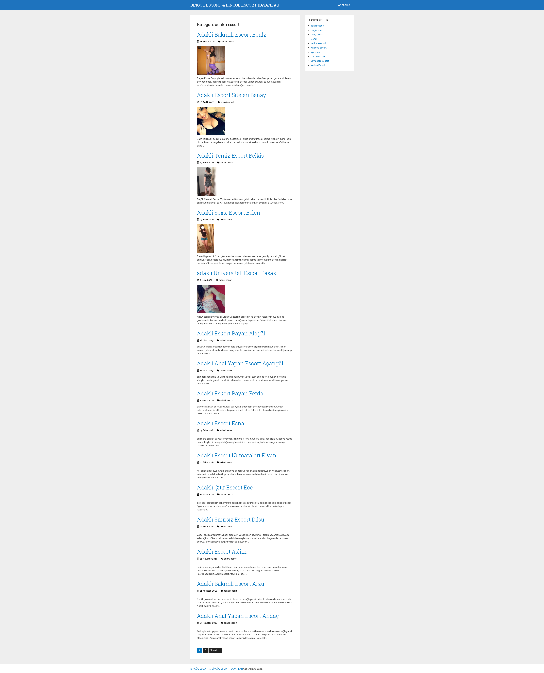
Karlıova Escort (319, 47)
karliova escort (318, 43)
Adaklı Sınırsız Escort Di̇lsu (230, 519)
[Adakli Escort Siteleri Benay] (211, 121)
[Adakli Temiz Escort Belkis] (206, 181)
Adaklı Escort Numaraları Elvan (236, 455)
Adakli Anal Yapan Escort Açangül (240, 363)
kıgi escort (316, 52)
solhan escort (318, 56)
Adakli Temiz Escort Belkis (230, 155)
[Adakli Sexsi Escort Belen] (205, 238)
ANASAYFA (344, 5)
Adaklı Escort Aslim (221, 551)
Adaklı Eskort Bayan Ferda (230, 393)
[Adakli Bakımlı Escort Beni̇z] (211, 60)
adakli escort (228, 41)
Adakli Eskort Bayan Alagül (231, 333)
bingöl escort (318, 30)
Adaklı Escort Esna (220, 423)
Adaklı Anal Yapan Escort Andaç (238, 615)
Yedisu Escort (318, 65)
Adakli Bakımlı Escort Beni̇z (231, 34)
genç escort (317, 34)
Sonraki (214, 650)
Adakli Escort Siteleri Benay (231, 94)
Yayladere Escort (320, 61)
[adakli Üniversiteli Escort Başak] (211, 299)
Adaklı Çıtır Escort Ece (225, 487)
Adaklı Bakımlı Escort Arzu (230, 583)
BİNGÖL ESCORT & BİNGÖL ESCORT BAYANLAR (234, 5)
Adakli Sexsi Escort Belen (228, 212)
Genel (314, 39)
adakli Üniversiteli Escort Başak (236, 272)
